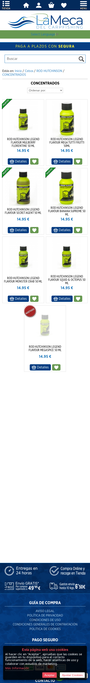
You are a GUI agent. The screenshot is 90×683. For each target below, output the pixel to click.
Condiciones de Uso (45, 620)
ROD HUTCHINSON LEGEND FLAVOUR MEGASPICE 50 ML (45, 348)
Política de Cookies (45, 629)
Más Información (17, 668)
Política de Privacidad (45, 615)
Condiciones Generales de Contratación (45, 624)
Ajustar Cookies (72, 675)
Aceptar (49, 675)
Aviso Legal (45, 611)
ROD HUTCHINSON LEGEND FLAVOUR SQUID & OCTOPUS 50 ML (66, 279)
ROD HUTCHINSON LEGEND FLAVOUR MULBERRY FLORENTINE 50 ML (23, 142)
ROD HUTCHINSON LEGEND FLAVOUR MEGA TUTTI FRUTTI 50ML (66, 142)
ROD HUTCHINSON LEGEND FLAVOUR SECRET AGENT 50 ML (23, 211)
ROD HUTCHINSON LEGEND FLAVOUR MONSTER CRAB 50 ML (23, 279)
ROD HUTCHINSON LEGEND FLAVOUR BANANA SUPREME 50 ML (66, 210)
